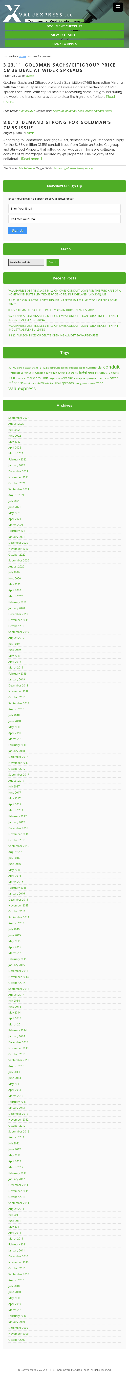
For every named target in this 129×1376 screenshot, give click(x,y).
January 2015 (16, 965)
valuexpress (22, 388)
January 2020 (16, 608)
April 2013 (14, 1090)
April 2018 (14, 733)
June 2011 (14, 1221)
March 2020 (15, 596)
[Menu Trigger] (118, 7)
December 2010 (18, 1256)
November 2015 (18, 905)
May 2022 (14, 441)
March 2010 (15, 1310)
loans (13, 377)
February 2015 (17, 959)
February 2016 (17, 887)
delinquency (58, 372)
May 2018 (14, 727)
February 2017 (17, 816)
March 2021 (15, 525)
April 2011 (14, 1233)
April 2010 (14, 1304)
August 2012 (16, 1137)
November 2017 (18, 763)
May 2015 (14, 941)
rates (114, 377)
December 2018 (18, 685)
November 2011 (18, 1191)
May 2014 (14, 1012)
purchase (104, 378)
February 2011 (17, 1244)
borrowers (55, 367)
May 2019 (14, 656)
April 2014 (14, 1018)
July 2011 (14, 1215)
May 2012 (14, 1155)
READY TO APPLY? (64, 44)
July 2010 (14, 1286)
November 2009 (18, 1333)
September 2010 (18, 1274)
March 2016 (15, 882)
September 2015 (18, 917)
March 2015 (15, 953)
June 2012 (14, 1149)
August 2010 (16, 1280)
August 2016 (16, 852)
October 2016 (16, 840)
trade (99, 383)
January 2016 (16, 893)
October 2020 (16, 554)
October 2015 (16, 911)
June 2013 (14, 1078)
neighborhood (55, 378)
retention (49, 383)
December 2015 (18, 899)
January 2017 (16, 822)
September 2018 (18, 703)
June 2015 (14, 935)
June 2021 (14, 507)
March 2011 (15, 1238)
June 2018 (14, 721)
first (76, 373)
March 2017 (15, 810)
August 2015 (16, 923)
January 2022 (16, 465)
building (64, 367)
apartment (30, 368)
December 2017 (18, 757)
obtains (68, 378)
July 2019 (14, 644)
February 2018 (17, 745)
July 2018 (14, 715)
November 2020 (18, 549)
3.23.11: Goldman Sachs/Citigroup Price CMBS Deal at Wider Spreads (59, 67)
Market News (27, 110)
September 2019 (18, 632)
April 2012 (14, 1161)
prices (83, 378)
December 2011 (18, 1185)
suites (92, 383)
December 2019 (18, 614)
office (77, 378)
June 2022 (14, 435)
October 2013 (16, 1054)
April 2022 (14, 447)
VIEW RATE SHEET (64, 35)
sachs (88, 110)
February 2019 (17, 673)
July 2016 (14, 858)
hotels (91, 372)
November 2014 (18, 977)
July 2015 (14, 929)
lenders (106, 373)
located (22, 378)
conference (14, 372)
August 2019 (16, 638)
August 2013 (16, 1066)
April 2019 (14, 661)
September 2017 (18, 774)
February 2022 (17, 459)
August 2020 (16, 566)
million (42, 377)
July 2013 (14, 1072)
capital (82, 367)
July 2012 (14, 1143)
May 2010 (14, 1298)
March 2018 (15, 739)
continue (26, 372)
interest (99, 372)
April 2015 (14, 947)
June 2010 (14, 1292)
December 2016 (18, 828)
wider (108, 110)
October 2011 (16, 1197)
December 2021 (18, 471)
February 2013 (17, 1102)
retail (41, 383)
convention (38, 372)
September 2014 (18, 989)
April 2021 (14, 519)
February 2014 (17, 1030)
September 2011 (18, 1203)
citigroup (58, 110)
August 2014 (16, 995)
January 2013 (16, 1107)
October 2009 (16, 1340)
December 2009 (18, 1328)
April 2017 (14, 804)
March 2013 (15, 1096)
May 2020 (14, 584)
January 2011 (16, 1250)
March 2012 (15, 1167)
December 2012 (18, 1114)
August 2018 (16, 709)
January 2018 (16, 751)
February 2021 (17, 531)
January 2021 (16, 537)
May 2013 (14, 1084)
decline (48, 372)
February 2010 (17, 1316)
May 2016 (14, 870)
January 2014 (16, 1036)
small (58, 383)
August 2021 (16, 495)
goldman (70, 110)
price (81, 110)
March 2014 (15, 1024)
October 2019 (16, 626)
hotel (83, 372)
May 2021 (14, 513)
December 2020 (18, 542)
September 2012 (18, 1131)
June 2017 (14, 792)
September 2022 (18, 418)
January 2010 (16, 1322)
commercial (94, 367)
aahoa (12, 367)
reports (34, 383)
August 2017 (16, 780)
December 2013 (18, 1042)
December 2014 (18, 971)
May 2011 (14, 1226)
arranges (42, 367)
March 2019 (15, 667)
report (27, 383)
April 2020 (14, 590)
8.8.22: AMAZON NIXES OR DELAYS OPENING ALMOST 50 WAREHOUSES (53, 335)
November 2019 (18, 620)
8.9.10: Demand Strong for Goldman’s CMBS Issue (57, 125)
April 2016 (14, 876)
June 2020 (14, 578)
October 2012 (16, 1125)
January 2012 (16, 1179)
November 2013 (18, 1048)
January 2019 (16, 679)
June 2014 (14, 1006)
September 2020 (18, 560)
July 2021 (14, 501)
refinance (15, 382)
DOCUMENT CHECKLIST (64, 26)
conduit (111, 366)
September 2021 (18, 489)
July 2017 (14, 786)
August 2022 (16, 424)
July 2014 (14, 1000)
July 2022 (14, 430)
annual (20, 367)
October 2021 (16, 483)
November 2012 (18, 1119)
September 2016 (18, 846)
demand (58, 168)
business (73, 367)
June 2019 (14, 650)
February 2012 (17, 1173)
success (85, 383)
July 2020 (14, 572)
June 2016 (14, 864)
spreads (99, 110)
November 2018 (18, 691)
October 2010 (16, 1268)
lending (115, 372)
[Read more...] (31, 159)
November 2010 (18, 1262)
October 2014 (16, 983)
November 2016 (18, 834)
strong (89, 168)
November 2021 (18, 477)
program (92, 378)
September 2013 (18, 1060)
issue (80, 168)
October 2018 (16, 697)
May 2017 (14, 798)
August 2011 (16, 1209)
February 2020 (17, 602)
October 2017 (16, 769)
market (32, 378)
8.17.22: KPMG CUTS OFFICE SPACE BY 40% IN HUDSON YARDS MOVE (51, 310)
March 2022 (15, 453)
